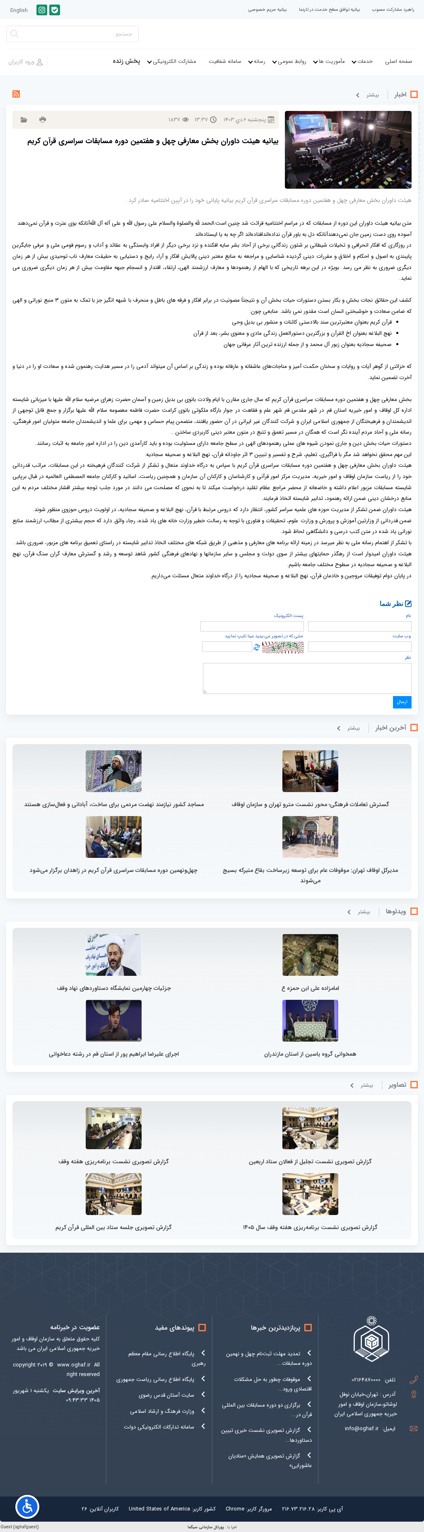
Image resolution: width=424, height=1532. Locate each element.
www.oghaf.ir (73, 1365)
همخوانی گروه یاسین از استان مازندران (310, 1054)
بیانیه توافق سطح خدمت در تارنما (329, 9)
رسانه (259, 61)
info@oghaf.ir (361, 1428)
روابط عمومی (292, 61)
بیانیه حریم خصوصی (267, 9)
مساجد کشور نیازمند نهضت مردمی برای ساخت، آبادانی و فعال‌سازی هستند (114, 804)
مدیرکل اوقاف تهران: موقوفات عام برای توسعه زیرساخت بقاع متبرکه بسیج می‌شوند (310, 875)
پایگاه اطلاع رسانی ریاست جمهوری (155, 1379)
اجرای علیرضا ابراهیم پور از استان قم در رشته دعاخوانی (114, 1054)
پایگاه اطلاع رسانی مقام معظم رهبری (167, 1359)
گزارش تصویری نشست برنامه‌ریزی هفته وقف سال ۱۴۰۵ (310, 1227)
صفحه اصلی (398, 61)
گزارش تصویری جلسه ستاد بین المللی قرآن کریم (113, 1227)
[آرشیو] (23, 119)
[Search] (14, 36)
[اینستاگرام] (41, 10)
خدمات (365, 61)
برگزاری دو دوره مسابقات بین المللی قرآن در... (267, 1410)
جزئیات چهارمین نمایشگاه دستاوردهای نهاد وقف (114, 988)
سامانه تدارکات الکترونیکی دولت (159, 1427)
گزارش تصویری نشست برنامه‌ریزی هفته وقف (113, 1161)
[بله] (54, 10)
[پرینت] (41, 119)
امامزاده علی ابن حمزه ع (310, 988)
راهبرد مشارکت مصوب (393, 9)
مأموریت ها (332, 61)
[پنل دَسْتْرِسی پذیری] (27, 1507)
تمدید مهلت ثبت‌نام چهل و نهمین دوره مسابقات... (269, 1359)
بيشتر (372, 95)
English (19, 10)
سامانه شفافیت (225, 61)
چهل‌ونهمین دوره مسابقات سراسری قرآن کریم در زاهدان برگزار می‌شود (114, 870)
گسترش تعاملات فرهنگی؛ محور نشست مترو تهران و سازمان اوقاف (310, 804)
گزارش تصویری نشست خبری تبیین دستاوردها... (267, 1435)
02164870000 (366, 1380)
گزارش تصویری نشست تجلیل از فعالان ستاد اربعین (310, 1161)
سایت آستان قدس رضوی (166, 1395)
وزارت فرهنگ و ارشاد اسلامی (162, 1411)
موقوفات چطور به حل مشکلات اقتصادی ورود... (273, 1384)
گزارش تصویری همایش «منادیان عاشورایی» (270, 1461)
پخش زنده (126, 61)
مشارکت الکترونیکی (174, 61)
